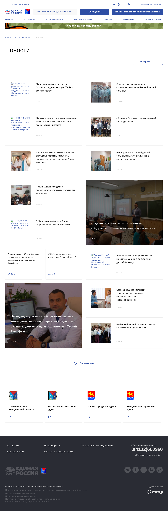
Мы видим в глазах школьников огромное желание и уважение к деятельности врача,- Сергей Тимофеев (56, 121)
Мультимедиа (128, 19)
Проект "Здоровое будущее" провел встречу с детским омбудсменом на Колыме (55, 190)
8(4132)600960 (147, 449)
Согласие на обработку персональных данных (27, 502)
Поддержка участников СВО (84, 26)
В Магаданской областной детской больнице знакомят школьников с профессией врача (133, 155)
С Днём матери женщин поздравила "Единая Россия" (62, 255)
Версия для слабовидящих (150, 4)
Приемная (107, 19)
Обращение (95, 11)
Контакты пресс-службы (59, 451)
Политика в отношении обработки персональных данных (32, 499)
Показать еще (87, 363)
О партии (9, 19)
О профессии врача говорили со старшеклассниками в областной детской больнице (136, 87)
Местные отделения (83, 19)
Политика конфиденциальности (20, 496)
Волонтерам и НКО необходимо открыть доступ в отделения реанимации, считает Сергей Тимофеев (23, 258)
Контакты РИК (15, 451)
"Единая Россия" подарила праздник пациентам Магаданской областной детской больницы (134, 259)
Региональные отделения (97, 445)
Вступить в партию (153, 19)
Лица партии (29, 19)
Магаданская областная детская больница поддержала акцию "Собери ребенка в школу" (54, 87)
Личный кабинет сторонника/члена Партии (137, 11)
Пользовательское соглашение (20, 494)
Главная (8, 37)
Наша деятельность (54, 19)
